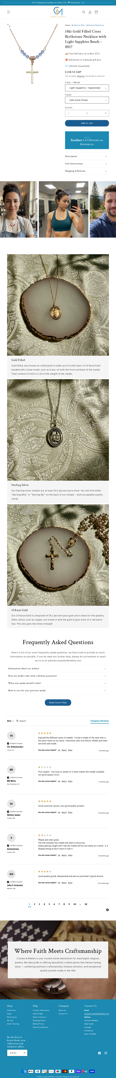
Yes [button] (59, 750)
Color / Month (72, 82)
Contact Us (63, 1014)
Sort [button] (9, 721)
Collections (11, 1010)
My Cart (10, 1020)
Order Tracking (13, 1024)
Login (9, 1014)
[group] (58, 745)
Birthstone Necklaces (95, 25)
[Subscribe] (24, 1053)
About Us (62, 1010)
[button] (8, 12)
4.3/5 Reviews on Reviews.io (87, 142)
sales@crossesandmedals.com (96, 1014)
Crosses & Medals (48, 1076)
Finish (68, 94)
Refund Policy (38, 1024)
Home (67, 25)
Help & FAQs (38, 1014)
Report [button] (64, 750)
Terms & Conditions (40, 1027)
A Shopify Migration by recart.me (67, 1076)
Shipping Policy (39, 1020)
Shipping (80, 76)
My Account (12, 1017)
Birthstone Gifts (78, 25)
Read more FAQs (58, 702)
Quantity (68, 108)
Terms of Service (39, 1017)
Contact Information (41, 1010)
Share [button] (70, 750)
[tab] (99, 721)
